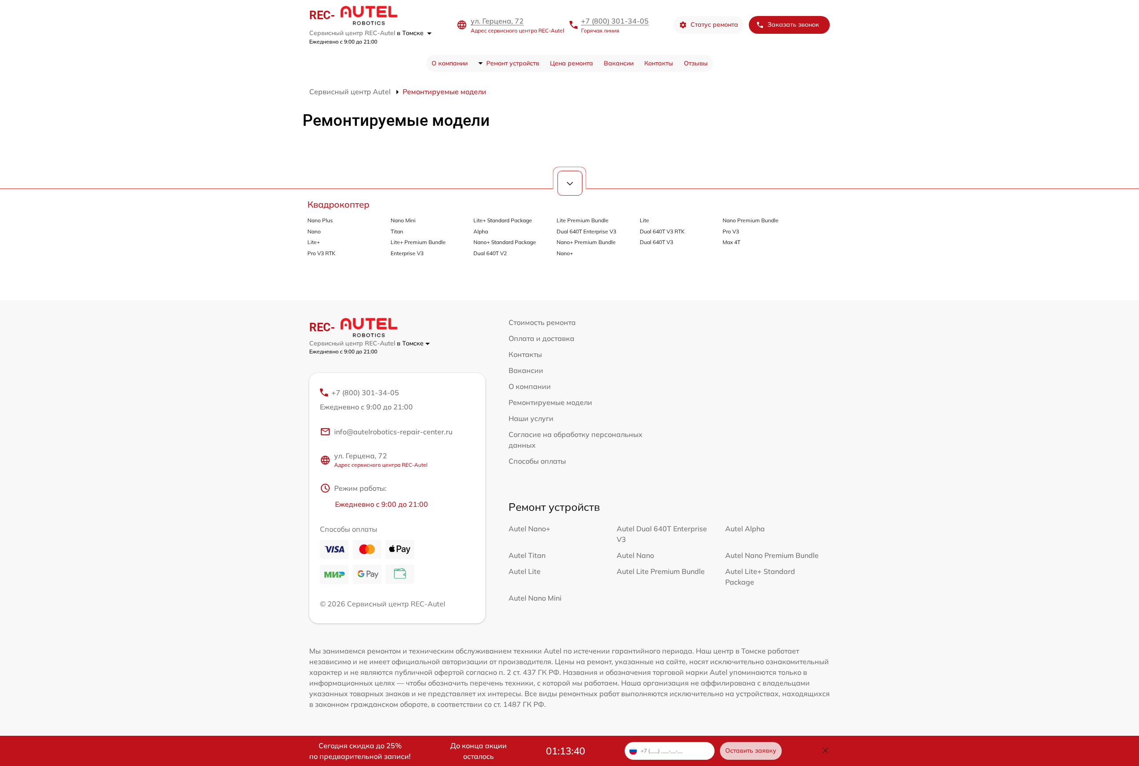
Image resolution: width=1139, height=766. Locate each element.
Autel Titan (527, 555)
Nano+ (565, 253)
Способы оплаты (537, 461)
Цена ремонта (571, 63)
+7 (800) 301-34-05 (615, 20)
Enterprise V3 (407, 253)
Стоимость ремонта (542, 322)
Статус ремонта (714, 24)
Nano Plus (320, 220)
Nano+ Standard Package (504, 242)
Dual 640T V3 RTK (662, 231)
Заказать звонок (793, 24)
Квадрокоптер (338, 204)
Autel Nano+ (529, 528)
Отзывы (696, 63)
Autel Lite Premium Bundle (661, 571)
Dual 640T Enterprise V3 (586, 231)
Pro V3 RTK (321, 253)
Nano (314, 231)
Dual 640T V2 (490, 253)
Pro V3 (731, 231)
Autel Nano (635, 555)
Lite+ (313, 242)
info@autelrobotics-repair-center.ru (393, 431)
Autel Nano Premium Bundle (772, 555)
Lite (644, 220)
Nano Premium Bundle (751, 220)
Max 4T (731, 242)
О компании (450, 63)
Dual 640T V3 (656, 242)
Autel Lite (525, 571)
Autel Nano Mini (535, 598)
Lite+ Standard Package (502, 220)
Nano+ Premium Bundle (586, 242)
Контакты (658, 63)
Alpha (480, 231)
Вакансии (619, 63)
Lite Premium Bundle (583, 220)
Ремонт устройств (512, 63)
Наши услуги (531, 418)
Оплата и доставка (541, 338)
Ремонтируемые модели (550, 402)
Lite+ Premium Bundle (418, 242)
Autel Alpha (745, 528)
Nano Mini (403, 220)
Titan (397, 231)
